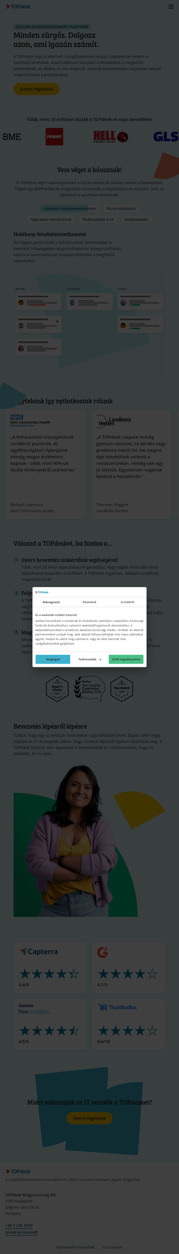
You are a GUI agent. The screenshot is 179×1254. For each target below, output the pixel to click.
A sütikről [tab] (127, 602)
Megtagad (53, 659)
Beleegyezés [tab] (51, 602)
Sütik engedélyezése (126, 659)
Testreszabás (87, 659)
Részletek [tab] (89, 602)
